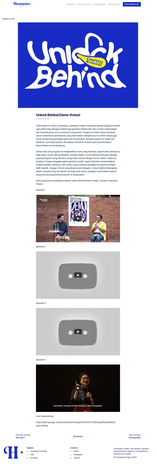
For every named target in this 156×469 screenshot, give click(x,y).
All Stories (78, 436)
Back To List (9, 19)
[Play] (78, 218)
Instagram (78, 454)
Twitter (77, 458)
